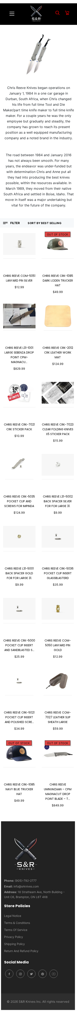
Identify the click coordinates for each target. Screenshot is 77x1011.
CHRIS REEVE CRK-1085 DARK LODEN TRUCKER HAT (57, 280)
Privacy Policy (13, 937)
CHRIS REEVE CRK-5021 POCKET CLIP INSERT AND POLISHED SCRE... (19, 717)
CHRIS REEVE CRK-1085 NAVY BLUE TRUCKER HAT (19, 789)
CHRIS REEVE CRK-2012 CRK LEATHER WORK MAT (58, 352)
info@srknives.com (26, 886)
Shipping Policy (14, 944)
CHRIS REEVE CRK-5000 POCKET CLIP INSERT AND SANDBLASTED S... (19, 645)
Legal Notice (12, 915)
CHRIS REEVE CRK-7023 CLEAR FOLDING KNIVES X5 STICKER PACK (58, 429)
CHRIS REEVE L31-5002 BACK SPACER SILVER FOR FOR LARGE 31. (58, 501)
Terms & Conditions (17, 923)
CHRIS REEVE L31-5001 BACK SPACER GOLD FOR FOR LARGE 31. (19, 573)
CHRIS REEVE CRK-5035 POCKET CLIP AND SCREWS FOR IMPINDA (19, 501)
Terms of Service (15, 930)
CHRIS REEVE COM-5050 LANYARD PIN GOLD (58, 645)
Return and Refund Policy (21, 951)
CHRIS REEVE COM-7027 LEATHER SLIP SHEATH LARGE (58, 717)
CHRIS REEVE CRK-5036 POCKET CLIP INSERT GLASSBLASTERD (58, 573)
